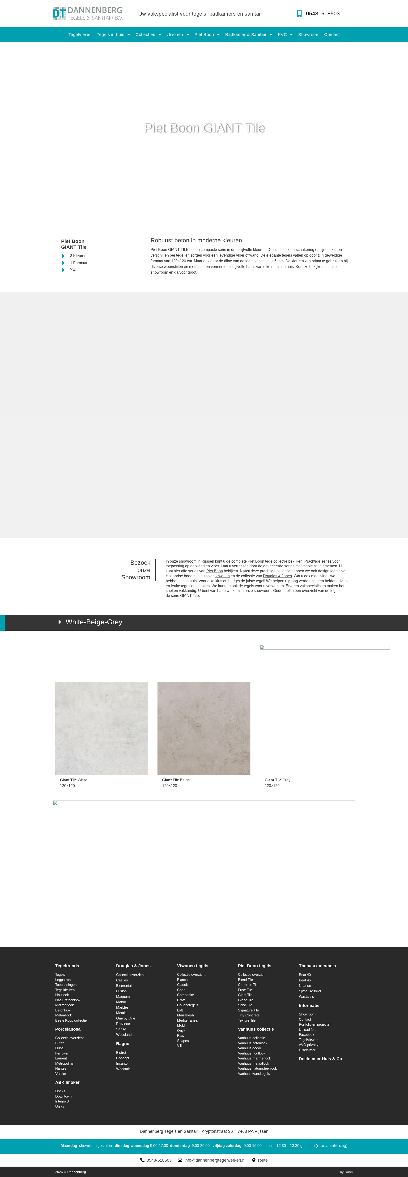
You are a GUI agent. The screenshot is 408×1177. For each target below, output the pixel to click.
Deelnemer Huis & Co (320, 1058)
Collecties (145, 34)
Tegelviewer (80, 34)
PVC (282, 34)
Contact (332, 34)
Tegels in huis (110, 34)
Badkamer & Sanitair (246, 34)
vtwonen (174, 34)
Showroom (308, 34)
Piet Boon (204, 34)
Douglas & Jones (277, 576)
